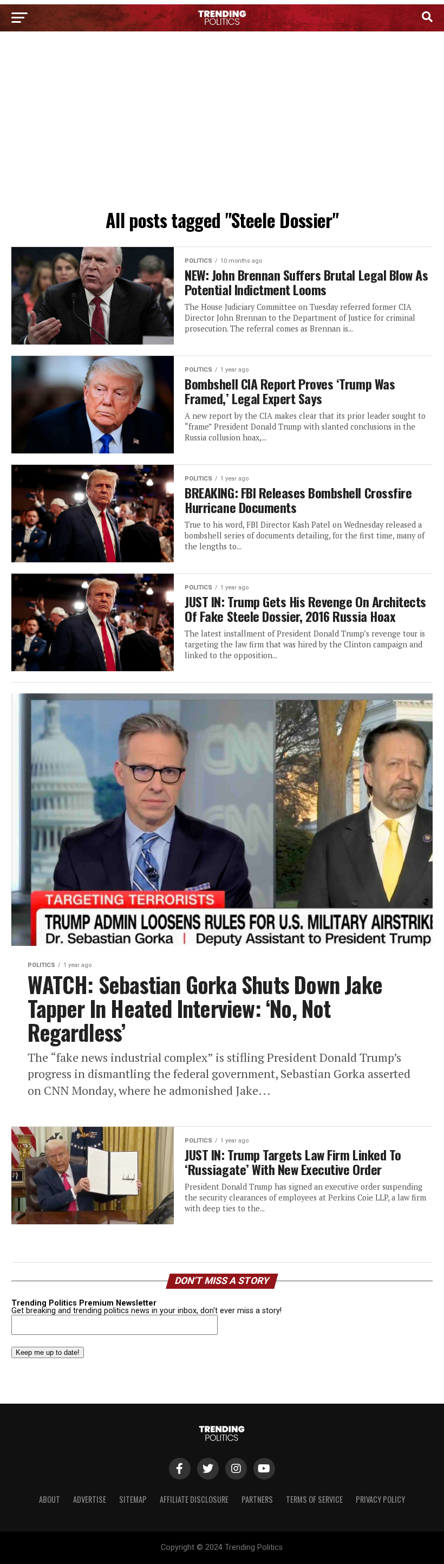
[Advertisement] (221, 123)
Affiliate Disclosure (194, 1499)
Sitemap (133, 1499)
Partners (257, 1499)
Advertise (89, 1499)
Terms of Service (314, 1499)
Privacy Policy (380, 1499)
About (49, 1499)
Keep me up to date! (48, 1352)
